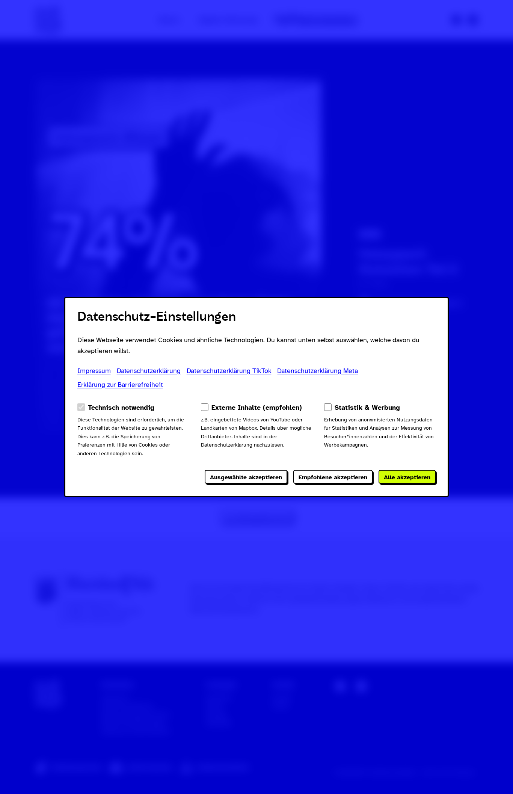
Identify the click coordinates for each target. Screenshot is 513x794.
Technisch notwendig (121, 407)
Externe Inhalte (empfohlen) (256, 407)
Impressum (94, 371)
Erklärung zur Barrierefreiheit (120, 384)
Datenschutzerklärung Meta (317, 371)
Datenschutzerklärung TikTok (229, 371)
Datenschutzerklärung (149, 371)
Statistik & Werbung (367, 407)
